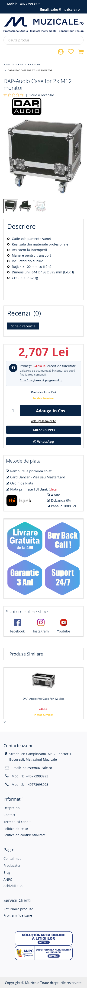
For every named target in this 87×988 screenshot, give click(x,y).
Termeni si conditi (17, 822)
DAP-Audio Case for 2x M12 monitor (30, 70)
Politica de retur (15, 829)
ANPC (7, 879)
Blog (6, 872)
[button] (44, 938)
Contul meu (12, 858)
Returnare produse (18, 909)
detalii (54, 489)
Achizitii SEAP (13, 886)
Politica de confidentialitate (24, 835)
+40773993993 (29, 4)
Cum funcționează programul (41, 380)
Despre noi (11, 808)
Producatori (12, 865)
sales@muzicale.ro (65, 9)
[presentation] (4, 722)
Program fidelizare (17, 915)
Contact (9, 815)
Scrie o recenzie (41, 95)
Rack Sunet (35, 64)
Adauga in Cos (50, 410)
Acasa (6, 64)
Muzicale (32, 982)
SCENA (19, 64)
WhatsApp (45, 441)
